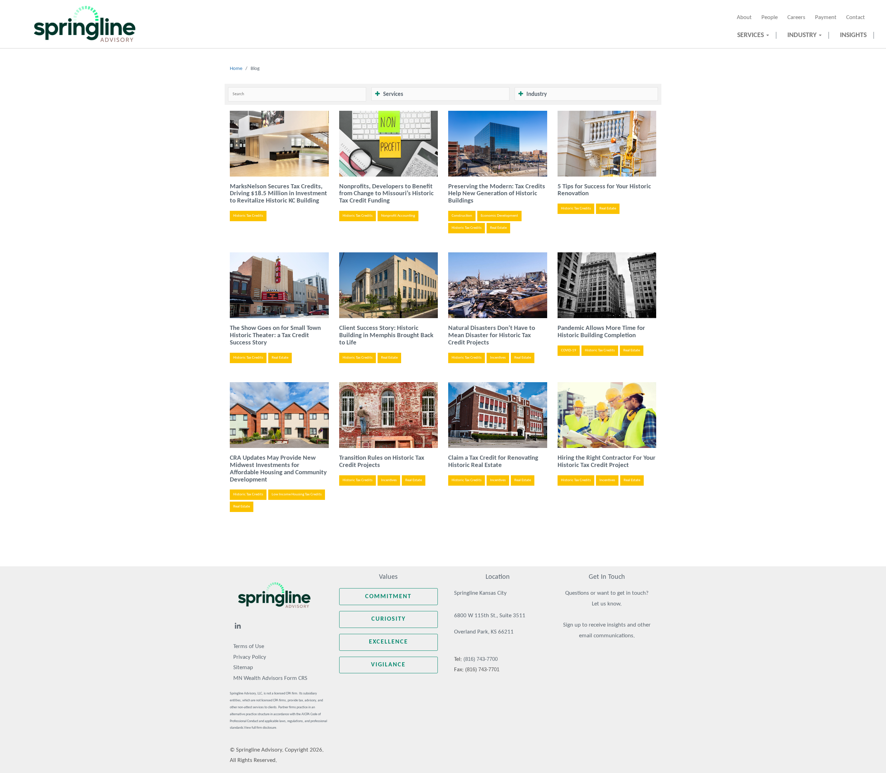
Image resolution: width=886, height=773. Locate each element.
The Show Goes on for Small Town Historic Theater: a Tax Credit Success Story (275, 335)
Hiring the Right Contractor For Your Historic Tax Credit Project (607, 462)
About (744, 17)
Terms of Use (248, 646)
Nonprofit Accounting (398, 216)
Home (236, 68)
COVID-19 (568, 350)
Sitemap (243, 668)
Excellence (388, 642)
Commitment (388, 596)
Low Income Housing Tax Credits (297, 494)
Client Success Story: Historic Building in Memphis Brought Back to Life (386, 335)
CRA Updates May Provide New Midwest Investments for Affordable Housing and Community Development (278, 469)
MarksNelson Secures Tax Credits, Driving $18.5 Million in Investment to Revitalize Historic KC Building (278, 194)
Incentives (498, 358)
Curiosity (388, 619)
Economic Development (499, 216)
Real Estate (498, 228)
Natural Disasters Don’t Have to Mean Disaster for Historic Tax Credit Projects (491, 335)
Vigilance (388, 665)
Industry (802, 35)
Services (751, 35)
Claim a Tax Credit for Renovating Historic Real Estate (493, 462)
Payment (826, 17)
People (769, 17)
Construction (462, 216)
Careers (796, 17)
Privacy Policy (249, 657)
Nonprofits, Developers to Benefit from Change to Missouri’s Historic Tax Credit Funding (386, 194)
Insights (853, 35)
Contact (855, 17)
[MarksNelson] (84, 24)
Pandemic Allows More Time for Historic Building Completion (601, 332)
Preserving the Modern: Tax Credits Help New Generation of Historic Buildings (496, 194)
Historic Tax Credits (248, 216)
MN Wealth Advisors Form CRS (270, 678)
